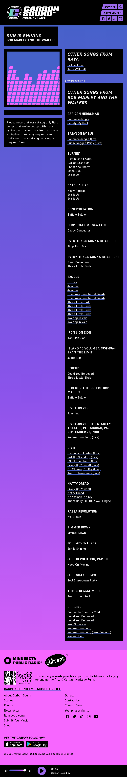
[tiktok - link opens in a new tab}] (81, 716)
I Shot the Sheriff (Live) (82, 461)
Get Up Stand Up (78, 163)
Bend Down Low (78, 262)
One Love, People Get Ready (86, 294)
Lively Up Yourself (79, 489)
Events (8, 705)
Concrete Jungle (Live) (82, 139)
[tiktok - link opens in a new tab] (114, 18)
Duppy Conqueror (78, 230)
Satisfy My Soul (77, 123)
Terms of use (73, 705)
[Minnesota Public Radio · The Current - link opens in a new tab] (36, 660)
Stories (8, 700)
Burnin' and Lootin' (79, 159)
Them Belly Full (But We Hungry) (89, 501)
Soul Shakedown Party (82, 580)
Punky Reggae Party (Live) (84, 143)
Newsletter (112, 12)
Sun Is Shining (76, 548)
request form (16, 142)
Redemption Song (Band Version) (89, 632)
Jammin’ (72, 290)
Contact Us (72, 700)
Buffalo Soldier (77, 214)
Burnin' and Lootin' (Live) (83, 453)
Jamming (73, 286)
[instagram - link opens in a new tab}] (88, 716)
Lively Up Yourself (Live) (83, 465)
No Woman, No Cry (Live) (84, 469)
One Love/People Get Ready (86, 298)
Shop (7, 725)
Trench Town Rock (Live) (83, 473)
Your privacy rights (77, 710)
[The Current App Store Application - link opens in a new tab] (14, 744)
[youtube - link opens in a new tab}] (96, 716)
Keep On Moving (78, 564)
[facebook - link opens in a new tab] (103, 18)
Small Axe (74, 171)
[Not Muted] (6, 771)
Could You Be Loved (80, 373)
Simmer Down (76, 533)
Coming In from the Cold (83, 612)
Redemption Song (79, 628)
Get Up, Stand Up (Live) (82, 457)
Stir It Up (73, 175)
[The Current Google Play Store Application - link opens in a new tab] (37, 744)
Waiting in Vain (77, 322)
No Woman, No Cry (79, 497)
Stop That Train (77, 246)
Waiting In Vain (77, 318)
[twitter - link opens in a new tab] (109, 18)
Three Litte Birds (78, 302)
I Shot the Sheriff (78, 167)
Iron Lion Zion (76, 338)
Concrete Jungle (78, 119)
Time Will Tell (76, 69)
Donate (110, 6)
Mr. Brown (74, 517)
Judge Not (74, 358)
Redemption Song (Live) (83, 437)
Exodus (72, 282)
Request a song (14, 715)
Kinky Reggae (76, 191)
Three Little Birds (79, 266)
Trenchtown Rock (79, 596)
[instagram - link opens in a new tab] (120, 18)
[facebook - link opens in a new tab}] (67, 716)
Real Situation (76, 624)
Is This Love (75, 65)
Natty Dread (75, 493)
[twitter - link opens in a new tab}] (74, 716)
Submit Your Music (16, 720)
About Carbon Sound (17, 695)
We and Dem (75, 636)
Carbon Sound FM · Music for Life (32, 689)
